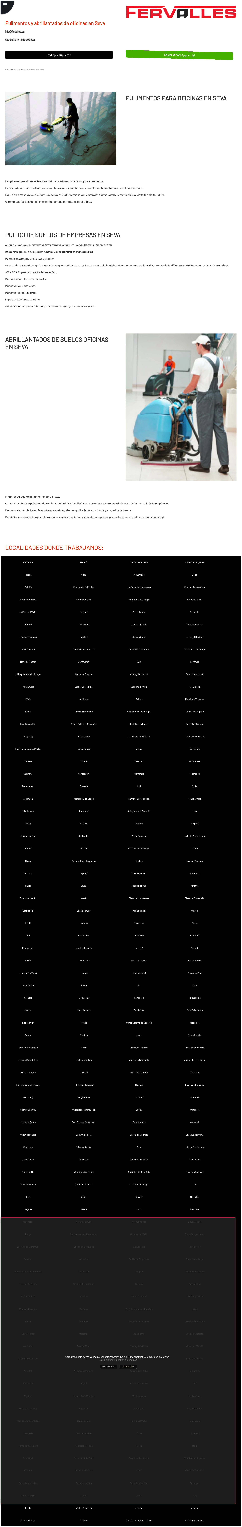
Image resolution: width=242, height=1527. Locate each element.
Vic (139, 985)
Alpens (28, 574)
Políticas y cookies (194, 1520)
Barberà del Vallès (84, 686)
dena (139, 1035)
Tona (139, 1147)
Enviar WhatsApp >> (177, 55)
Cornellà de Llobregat (139, 848)
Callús (28, 960)
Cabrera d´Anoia (139, 624)
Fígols (28, 711)
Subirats (83, 699)
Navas (28, 860)
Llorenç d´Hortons (195, 636)
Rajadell (83, 873)
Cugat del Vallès (28, 1134)
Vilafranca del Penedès (139, 798)
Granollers (194, 1109)
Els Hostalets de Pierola (28, 1084)
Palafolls (139, 860)
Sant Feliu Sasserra (194, 1047)
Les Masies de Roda (194, 736)
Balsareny (28, 1097)
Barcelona (28, 562)
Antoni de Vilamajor (139, 1184)
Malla (28, 823)
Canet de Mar (28, 1172)
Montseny (28, 1147)
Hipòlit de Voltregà (194, 699)
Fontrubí (194, 661)
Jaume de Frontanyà (194, 1060)
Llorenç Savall (139, 636)
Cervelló (139, 948)
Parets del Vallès (28, 898)
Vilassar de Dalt (194, 960)
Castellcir (83, 823)
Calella (194, 910)
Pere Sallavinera (194, 1010)
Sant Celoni (194, 748)
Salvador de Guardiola (139, 1172)
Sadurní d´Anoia (84, 1134)
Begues (28, 1209)
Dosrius (83, 848)
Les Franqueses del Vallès (28, 748)
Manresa (83, 923)
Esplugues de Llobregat (139, 711)
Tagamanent (28, 786)
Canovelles (194, 1159)
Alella (83, 574)
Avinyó (194, 1508)
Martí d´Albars (83, 1010)
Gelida (194, 848)
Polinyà (83, 972)
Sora (139, 1209)
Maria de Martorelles (28, 1047)
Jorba (139, 748)
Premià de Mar (139, 885)
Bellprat (194, 823)
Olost (83, 1196)
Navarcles (139, 923)
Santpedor (83, 836)
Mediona (194, 1209)
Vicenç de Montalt (139, 674)
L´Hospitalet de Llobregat (28, 674)
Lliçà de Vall (28, 910)
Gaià (139, 661)
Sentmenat (83, 661)
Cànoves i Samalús (139, 1159)
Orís (194, 1184)
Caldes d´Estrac (28, 1520)
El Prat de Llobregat (84, 1084)
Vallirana (28, 773)
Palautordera (139, 1122)
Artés (194, 786)
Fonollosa (139, 997)
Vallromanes (84, 736)
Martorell (139, 1097)
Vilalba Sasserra (84, 1508)
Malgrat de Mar (28, 836)
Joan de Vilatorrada (139, 1060)
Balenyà (139, 1084)
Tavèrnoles (194, 761)
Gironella (194, 612)
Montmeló (139, 773)
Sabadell (194, 1122)
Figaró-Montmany (84, 711)
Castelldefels (194, 1035)
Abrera (83, 761)
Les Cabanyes (83, 748)
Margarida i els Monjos (139, 599)
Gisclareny (84, 997)
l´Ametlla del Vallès (83, 948)
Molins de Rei (139, 910)
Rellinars (28, 873)
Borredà (84, 786)
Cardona (139, 823)
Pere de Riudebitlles (28, 1060)
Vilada (84, 985)
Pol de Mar (139, 1010)
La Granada (83, 935)
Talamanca (194, 773)
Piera (83, 1047)
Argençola (28, 798)
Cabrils (28, 587)
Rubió (28, 923)
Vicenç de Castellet (83, 1172)
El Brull (28, 624)
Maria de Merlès (84, 599)
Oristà (28, 1508)
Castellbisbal (28, 985)
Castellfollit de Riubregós (83, 724)
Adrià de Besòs (194, 599)
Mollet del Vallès (84, 1060)
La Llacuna (83, 624)
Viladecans (28, 811)
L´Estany (194, 935)
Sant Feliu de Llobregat (83, 649)
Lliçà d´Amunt (83, 910)
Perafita (194, 885)
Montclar (194, 1196)
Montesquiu (84, 773)
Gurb (194, 985)
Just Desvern (28, 649)
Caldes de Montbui (139, 1047)
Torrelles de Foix (28, 724)
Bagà (194, 574)
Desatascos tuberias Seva (139, 1520)
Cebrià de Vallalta (194, 674)
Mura (194, 923)
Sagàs (28, 885)
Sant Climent (139, 612)
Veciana (139, 1508)
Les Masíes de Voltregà (139, 736)
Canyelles (83, 1159)
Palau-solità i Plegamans (83, 860)
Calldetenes (84, 960)
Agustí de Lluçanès (194, 562)
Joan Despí (28, 1159)
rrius (194, 811)
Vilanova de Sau (28, 1109)
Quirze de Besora (83, 674)
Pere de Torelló (28, 1184)
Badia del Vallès (139, 960)
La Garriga (139, 935)
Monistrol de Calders (194, 587)
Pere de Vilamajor (194, 1172)
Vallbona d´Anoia (139, 686)
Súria (28, 699)
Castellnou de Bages (83, 798)
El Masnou (194, 1072)
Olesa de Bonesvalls (194, 898)
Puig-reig (28, 736)
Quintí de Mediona (84, 1184)
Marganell (194, 1097)
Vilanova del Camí (194, 1134)
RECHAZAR (109, 1366)
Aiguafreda (139, 574)
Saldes (139, 699)
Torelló (83, 1022)
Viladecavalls (194, 798)
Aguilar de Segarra (194, 711)
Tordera (28, 761)
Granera (28, 997)
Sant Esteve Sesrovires (84, 1122)
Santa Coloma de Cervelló (139, 1022)
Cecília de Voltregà (139, 1134)
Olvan (28, 1196)
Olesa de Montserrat (139, 898)
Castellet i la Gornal (139, 724)
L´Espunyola (28, 948)
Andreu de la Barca (139, 562)
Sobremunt (194, 873)
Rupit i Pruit (28, 1022)
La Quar (83, 612)
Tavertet (139, 761)
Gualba (139, 1109)
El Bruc (28, 848)
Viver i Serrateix (194, 624)
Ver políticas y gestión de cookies (118, 1359)
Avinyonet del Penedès (139, 811)
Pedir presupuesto (59, 55)
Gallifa (84, 1209)
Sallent (194, 948)
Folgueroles (194, 997)
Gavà (83, 898)
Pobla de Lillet (139, 972)
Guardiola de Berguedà (83, 1109)
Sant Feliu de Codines (139, 649)
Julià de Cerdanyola (194, 1147)
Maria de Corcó (28, 1122)
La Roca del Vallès (28, 612)
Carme (28, 1035)
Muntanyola (28, 686)
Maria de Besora (28, 661)
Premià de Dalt (139, 873)
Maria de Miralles (28, 599)
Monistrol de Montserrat (139, 587)
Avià (139, 786)
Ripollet (83, 636)
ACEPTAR (128, 1366)
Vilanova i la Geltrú (28, 972)
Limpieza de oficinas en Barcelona (28, 69)
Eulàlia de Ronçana (194, 1084)
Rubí (28, 935)
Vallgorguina (84, 1097)
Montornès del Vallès (83, 587)
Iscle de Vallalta (28, 1072)
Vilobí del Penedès (28, 636)
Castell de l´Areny (194, 724)
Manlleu (28, 1010)
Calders (83, 1520)
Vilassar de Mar (83, 1147)
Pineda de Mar (194, 972)
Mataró (83, 562)
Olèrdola (84, 1035)
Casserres (194, 1022)
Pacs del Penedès (194, 860)
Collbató (84, 1072)
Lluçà (83, 885)
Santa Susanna (139, 836)
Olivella (139, 1196)
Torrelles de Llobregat (195, 649)
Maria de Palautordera (194, 836)
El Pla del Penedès (139, 1072)
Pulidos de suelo (10, 69)
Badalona (83, 811)
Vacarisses (194, 686)
